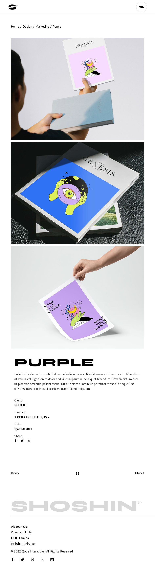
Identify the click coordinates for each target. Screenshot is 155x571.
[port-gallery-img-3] (77, 297)
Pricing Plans (23, 543)
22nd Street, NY (32, 417)
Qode (20, 405)
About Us (19, 527)
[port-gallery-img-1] (77, 89)
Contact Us (21, 532)
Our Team (20, 538)
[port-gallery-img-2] (77, 193)
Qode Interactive (33, 551)
